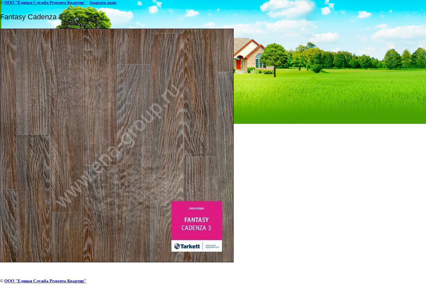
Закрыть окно (102, 2)
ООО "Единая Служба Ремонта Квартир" (45, 2)
